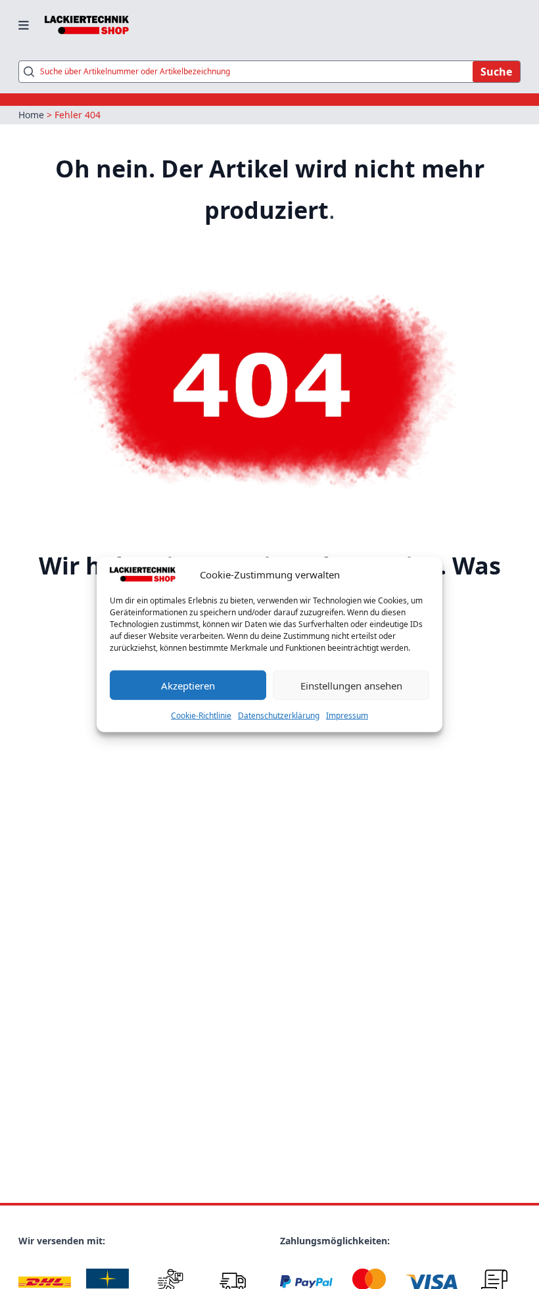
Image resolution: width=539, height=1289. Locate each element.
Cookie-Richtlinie (201, 715)
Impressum (347, 715)
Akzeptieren (188, 684)
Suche (496, 71)
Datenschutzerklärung (278, 715)
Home (31, 114)
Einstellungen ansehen (351, 684)
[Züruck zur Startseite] (86, 25)
